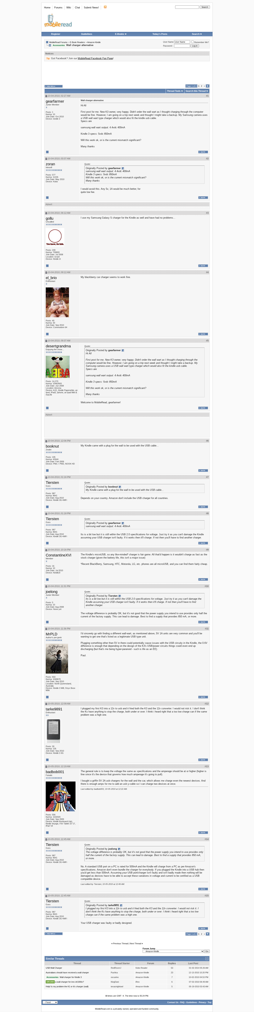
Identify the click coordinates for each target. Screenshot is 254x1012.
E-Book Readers (77, 42)
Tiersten (52, 482)
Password (167, 46)
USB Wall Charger (54, 968)
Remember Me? (201, 42)
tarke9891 (54, 709)
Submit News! (91, 7)
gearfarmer (55, 101)
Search (196, 34)
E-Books (119, 34)
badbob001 (55, 772)
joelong (51, 592)
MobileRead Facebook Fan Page (95, 58)
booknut (52, 446)
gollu (49, 218)
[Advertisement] (127, 72)
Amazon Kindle (94, 42)
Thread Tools (174, 91)
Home (47, 7)
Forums (58, 7)
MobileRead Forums (58, 42)
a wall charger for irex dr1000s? (69, 982)
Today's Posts (159, 34)
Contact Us (172, 1002)
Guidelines (86, 34)
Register (55, 34)
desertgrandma (58, 346)
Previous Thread (120, 943)
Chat (77, 7)
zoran (50, 164)
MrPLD (51, 634)
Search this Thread (196, 91)
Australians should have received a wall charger (67, 972)
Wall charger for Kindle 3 (71, 977)
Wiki (68, 7)
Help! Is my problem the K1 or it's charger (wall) (67, 986)
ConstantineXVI (58, 555)
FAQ (182, 1002)
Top (209, 1002)
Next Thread (135, 943)
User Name (168, 42)
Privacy (202, 1002)
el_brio (51, 278)
